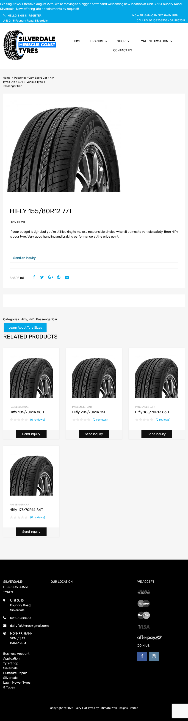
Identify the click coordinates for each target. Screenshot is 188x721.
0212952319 (177, 20)
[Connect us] (142, 656)
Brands (96, 41)
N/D (31, 319)
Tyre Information (153, 41)
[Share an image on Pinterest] (58, 277)
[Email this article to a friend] (66, 277)
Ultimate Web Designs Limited (119, 708)
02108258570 (158, 20)
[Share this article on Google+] (50, 277)
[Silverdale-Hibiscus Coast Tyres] (29, 59)
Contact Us (122, 50)
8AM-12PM (171, 15)
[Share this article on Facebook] (33, 277)
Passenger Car (46, 319)
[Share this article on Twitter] (41, 277)
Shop (121, 41)
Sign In (22, 15)
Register (35, 15)
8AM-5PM (151, 15)
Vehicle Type (35, 81)
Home (76, 41)
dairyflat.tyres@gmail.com (29, 626)
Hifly (24, 319)
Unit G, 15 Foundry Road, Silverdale (25, 20)
